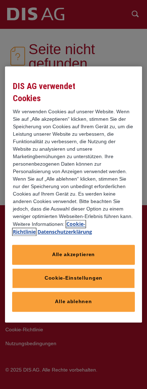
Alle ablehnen (73, 302)
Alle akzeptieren (73, 255)
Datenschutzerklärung (64, 232)
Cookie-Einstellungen (73, 278)
